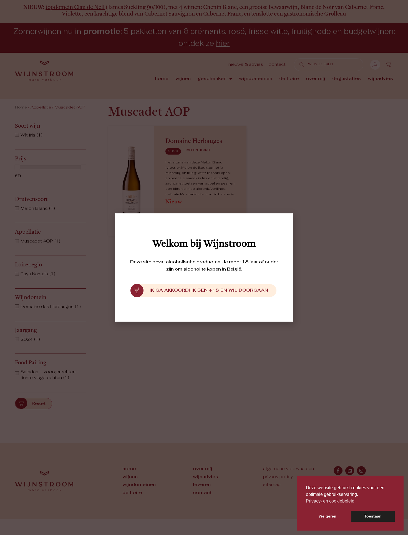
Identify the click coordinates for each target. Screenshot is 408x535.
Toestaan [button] (373, 516)
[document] (204, 267)
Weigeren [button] (327, 516)
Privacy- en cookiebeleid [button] (330, 501)
